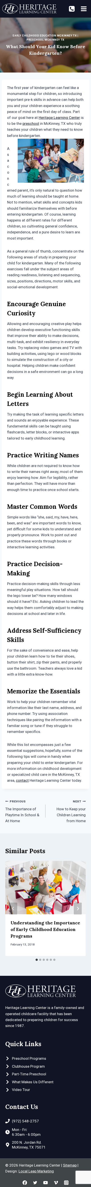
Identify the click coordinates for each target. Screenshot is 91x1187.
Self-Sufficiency (57, 630)
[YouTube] (45, 1182)
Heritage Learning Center (59, 117)
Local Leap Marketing (36, 1171)
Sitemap (70, 1165)
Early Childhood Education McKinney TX (45, 35)
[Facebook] (24, 1182)
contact (22, 780)
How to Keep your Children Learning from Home (71, 811)
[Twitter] (35, 1182)
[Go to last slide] (13, 908)
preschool (31, 123)
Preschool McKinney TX (45, 39)
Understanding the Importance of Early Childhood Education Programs (45, 929)
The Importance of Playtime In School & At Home (22, 811)
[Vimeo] (56, 1182)
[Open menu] (83, 8)
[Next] (78, 908)
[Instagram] (66, 1182)
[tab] (37, 960)
